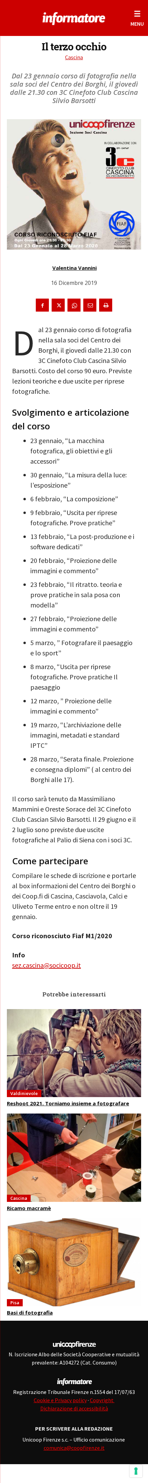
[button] (137, 18)
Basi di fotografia (30, 1312)
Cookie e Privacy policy (60, 1400)
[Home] (73, 17)
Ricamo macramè (29, 1208)
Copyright (102, 1400)
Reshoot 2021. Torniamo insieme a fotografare (68, 1103)
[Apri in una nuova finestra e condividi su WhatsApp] (74, 305)
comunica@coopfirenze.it (74, 1447)
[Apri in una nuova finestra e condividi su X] (58, 305)
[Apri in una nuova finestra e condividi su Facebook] (42, 305)
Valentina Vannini (74, 267)
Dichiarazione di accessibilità (74, 1408)
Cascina (74, 57)
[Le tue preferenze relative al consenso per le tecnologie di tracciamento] (135, 1471)
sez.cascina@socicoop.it (46, 965)
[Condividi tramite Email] (90, 305)
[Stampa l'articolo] (106, 305)
